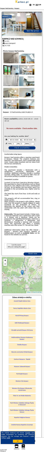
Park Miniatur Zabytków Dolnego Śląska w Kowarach (22, 403)
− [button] (5, 263)
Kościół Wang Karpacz (22, 315)
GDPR (8, 438)
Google (28, 433)
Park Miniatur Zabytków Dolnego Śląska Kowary (22, 411)
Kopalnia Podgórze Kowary (22, 417)
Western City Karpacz (22, 381)
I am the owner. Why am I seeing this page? (16, 246)
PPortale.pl (3, 451)
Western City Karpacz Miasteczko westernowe (22, 389)
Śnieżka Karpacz (22, 345)
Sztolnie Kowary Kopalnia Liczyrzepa (22, 425)
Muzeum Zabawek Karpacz (22, 366)
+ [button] (5, 260)
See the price (33, 31)
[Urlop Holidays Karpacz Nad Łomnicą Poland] (30, 60)
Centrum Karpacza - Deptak (22, 359)
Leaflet (28, 292)
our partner (23, 235)
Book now (32, 254)
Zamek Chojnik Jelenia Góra (22, 301)
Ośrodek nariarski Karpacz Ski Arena (22, 330)
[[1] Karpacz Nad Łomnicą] (22, 24)
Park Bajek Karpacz (22, 374)
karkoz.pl (22, 2)
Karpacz (5, 16)
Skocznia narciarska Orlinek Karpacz (22, 352)
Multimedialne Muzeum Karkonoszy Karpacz (22, 338)
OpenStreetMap (37, 292)
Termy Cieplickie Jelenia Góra (22, 308)
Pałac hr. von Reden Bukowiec (22, 395)
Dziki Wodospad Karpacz (22, 323)
